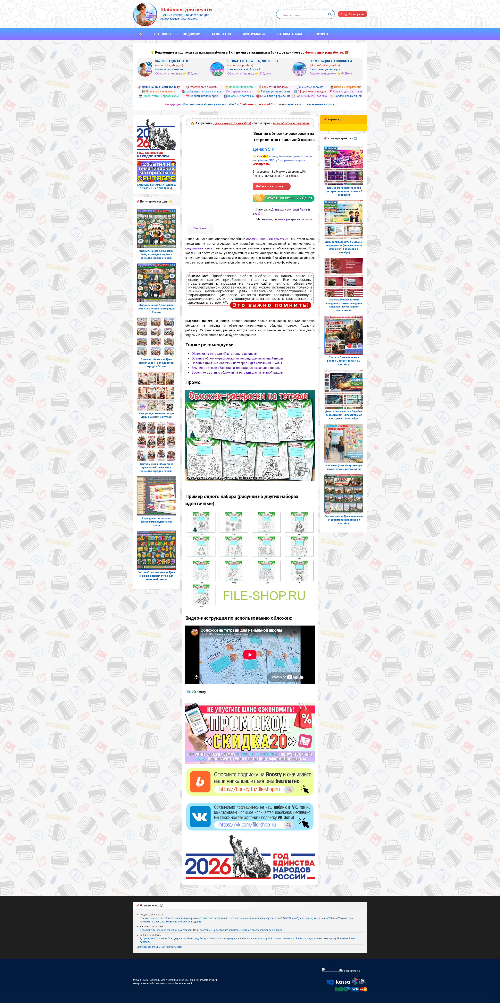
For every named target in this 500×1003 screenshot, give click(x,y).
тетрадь (306, 219)
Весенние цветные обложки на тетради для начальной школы (238, 372)
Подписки (191, 34)
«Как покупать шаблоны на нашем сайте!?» (210, 104)
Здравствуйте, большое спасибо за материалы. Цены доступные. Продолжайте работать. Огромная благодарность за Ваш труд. (211, 930)
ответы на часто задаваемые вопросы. (310, 104)
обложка (279, 219)
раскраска (293, 219)
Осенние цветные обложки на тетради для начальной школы (237, 363)
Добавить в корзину (269, 186)
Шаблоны (162, 34)
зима (269, 219)
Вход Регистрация (352, 14)
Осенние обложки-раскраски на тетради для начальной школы (238, 358)
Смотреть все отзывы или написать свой (159, 947)
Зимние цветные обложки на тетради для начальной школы (236, 368)
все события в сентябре (291, 123)
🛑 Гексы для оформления (273, 96)
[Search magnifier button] (330, 14)
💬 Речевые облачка (309, 87)
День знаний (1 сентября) (232, 123)
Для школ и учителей (285, 209)
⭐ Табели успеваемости (273, 91)
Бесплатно (221, 34)
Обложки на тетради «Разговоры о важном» (224, 354)
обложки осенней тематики (267, 239)
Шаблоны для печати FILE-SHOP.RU (169, 980)
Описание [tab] (199, 228)
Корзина (321, 34)
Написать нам (289, 34)
